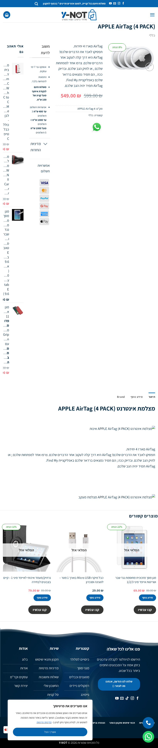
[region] (50, 720)
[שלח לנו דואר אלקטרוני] (114, 3)
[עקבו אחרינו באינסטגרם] (119, 3)
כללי (152, 35)
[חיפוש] (36, 3)
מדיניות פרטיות (44, 722)
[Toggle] (45, 144)
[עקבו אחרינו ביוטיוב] (110, 3)
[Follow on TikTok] (127, 698)
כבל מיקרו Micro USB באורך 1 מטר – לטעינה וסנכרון (81, 580)
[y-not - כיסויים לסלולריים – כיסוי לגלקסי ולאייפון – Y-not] (79, 14)
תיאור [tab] (152, 397)
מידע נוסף (147, 597)
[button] (152, 15)
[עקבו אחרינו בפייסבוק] (123, 3)
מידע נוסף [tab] (137, 397)
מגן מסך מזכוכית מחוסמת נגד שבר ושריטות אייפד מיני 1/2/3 (135, 580)
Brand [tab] (121, 397)
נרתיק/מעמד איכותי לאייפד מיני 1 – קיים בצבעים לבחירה (27, 580)
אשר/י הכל (50, 732)
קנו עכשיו (145, 609)
